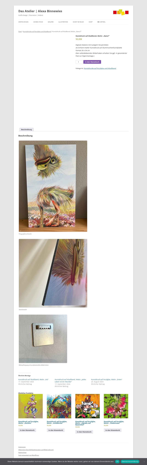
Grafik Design (23, 22)
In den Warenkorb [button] (27, 430)
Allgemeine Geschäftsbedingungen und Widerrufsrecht (36, 450)
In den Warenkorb (92, 62)
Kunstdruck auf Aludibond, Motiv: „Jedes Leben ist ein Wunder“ (70, 380)
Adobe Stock (38, 22)
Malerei (51, 22)
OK (117, 461)
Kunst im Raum (78, 22)
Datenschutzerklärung (130, 461)
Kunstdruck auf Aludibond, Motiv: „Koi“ (33, 379)
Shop (90, 22)
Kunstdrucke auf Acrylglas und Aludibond (37, 31)
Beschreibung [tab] (26, 129)
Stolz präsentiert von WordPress (28, 455)
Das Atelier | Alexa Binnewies (40, 11)
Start (20, 31)
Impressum (22, 447)
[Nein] (144, 461)
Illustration (63, 22)
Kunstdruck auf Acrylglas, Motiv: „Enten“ (106, 379)
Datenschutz (22, 453)
